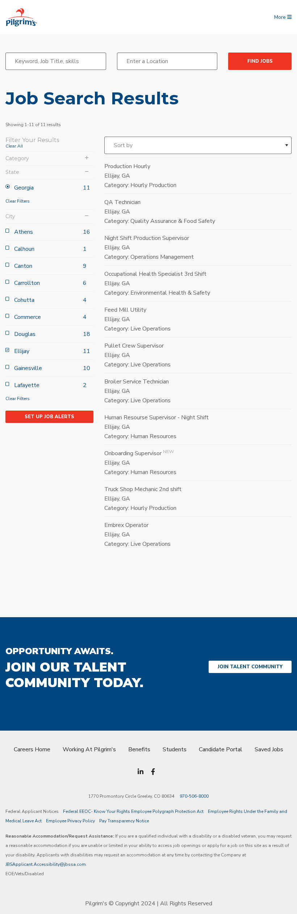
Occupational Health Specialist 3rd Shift (155, 274)
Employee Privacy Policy (70, 821)
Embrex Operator (126, 525)
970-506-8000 (194, 796)
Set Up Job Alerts (49, 417)
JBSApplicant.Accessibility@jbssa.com (45, 864)
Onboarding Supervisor (133, 453)
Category (17, 158)
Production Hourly (127, 166)
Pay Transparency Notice (124, 821)
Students (175, 749)
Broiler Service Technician (136, 382)
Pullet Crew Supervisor (134, 346)
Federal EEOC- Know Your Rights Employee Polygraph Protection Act (133, 811)
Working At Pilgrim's (89, 749)
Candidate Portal (220, 749)
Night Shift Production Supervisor (146, 238)
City (10, 216)
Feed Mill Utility (125, 310)
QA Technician (122, 202)
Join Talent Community (250, 667)
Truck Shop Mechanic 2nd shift (142, 489)
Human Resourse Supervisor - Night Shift (156, 417)
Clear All (14, 146)
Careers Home (32, 749)
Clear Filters (17, 201)
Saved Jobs (269, 749)
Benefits (139, 749)
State (12, 172)
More (280, 17)
